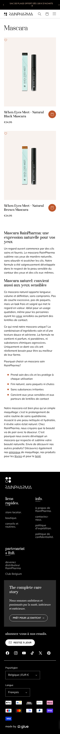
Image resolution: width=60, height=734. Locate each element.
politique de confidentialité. (44, 536)
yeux (19, 316)
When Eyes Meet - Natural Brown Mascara (24, 208)
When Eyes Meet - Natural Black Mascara (24, 114)
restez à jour (23, 643)
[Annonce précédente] (3, 5)
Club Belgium (13, 574)
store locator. (13, 512)
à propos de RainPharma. (43, 510)
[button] (39, 14)
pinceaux (14, 452)
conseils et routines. (11, 525)
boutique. (11, 518)
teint (38, 456)
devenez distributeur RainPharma (13, 565)
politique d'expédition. (43, 527)
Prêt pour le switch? (27, 618)
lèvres (18, 456)
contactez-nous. (41, 518)
